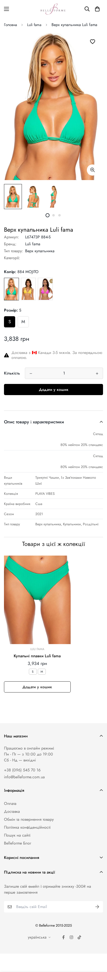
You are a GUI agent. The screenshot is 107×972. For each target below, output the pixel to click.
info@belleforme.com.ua (24, 777)
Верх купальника (39, 251)
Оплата (10, 803)
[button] (97, 9)
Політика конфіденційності (27, 827)
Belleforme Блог (17, 843)
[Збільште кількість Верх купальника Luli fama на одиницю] (97, 373)
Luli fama (34, 25)
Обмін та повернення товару (29, 819)
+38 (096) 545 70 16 (22, 770)
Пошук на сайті (17, 835)
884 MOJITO (11, 289)
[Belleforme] (53, 9)
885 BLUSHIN (45, 289)
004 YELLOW (28, 289)
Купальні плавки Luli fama (37, 656)
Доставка (12, 811)
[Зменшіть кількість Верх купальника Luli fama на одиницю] (31, 373)
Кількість (12, 373)
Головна (10, 25)
